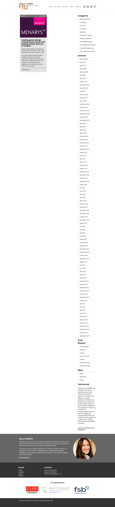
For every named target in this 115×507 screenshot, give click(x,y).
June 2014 (83, 268)
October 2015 (84, 217)
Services (65, 7)
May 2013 (82, 310)
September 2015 (84, 220)
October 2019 (84, 107)
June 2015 (83, 230)
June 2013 (83, 307)
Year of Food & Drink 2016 (87, 51)
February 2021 (84, 94)
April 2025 (83, 65)
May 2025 (82, 62)
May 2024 (82, 78)
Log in (81, 373)
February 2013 (84, 320)
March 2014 (83, 278)
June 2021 (83, 91)
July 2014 (82, 265)
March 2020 (83, 101)
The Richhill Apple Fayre (87, 48)
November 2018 (84, 114)
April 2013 (83, 313)
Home (50, 7)
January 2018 (83, 139)
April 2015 (83, 236)
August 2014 (83, 262)
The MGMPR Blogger (86, 42)
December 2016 (84, 172)
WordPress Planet (85, 366)
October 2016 (84, 178)
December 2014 (84, 249)
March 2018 (83, 133)
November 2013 (84, 291)
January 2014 (83, 284)
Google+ (20, 474)
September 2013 (84, 297)
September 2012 (84, 336)
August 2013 (83, 300)
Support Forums (84, 356)
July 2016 (82, 188)
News (71, 7)
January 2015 (83, 246)
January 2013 (83, 323)
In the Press (42, 16)
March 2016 (83, 201)
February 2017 (84, 165)
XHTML (82, 380)
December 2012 (84, 326)
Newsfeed (83, 32)
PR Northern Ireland (86, 35)
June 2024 (83, 75)
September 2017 (84, 149)
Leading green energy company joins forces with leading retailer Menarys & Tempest (33, 43)
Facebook (21, 472)
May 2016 (82, 194)
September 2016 (84, 181)
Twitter (20, 470)
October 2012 (84, 333)
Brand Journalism (85, 19)
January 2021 (83, 98)
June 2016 (83, 191)
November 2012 (84, 329)
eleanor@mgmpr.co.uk (54, 474)
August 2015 (83, 223)
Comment (83, 25)
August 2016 (83, 184)
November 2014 (84, 252)
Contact (77, 7)
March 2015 (83, 239)
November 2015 (84, 213)
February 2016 (84, 204)
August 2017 (83, 152)
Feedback (82, 350)
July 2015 (82, 226)
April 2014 (83, 275)
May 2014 (82, 271)
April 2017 (83, 159)
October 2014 (84, 255)
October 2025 (84, 59)
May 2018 (82, 127)
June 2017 (83, 156)
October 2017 (84, 146)
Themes (82, 359)
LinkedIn (20, 475)
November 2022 (84, 85)
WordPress (83, 377)
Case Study (83, 22)
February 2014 (84, 281)
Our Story (57, 7)
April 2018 (83, 130)
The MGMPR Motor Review (88, 45)
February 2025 (84, 72)
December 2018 (84, 110)
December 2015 (84, 210)
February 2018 (84, 136)
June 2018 (83, 123)
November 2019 (84, 104)
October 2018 (84, 117)
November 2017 (84, 143)
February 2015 (84, 242)
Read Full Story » (26, 69)
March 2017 (83, 162)
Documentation (84, 346)
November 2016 (84, 175)
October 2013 (84, 294)
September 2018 (84, 120)
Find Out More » (24, 458)
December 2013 (84, 287)
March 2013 (83, 316)
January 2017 (83, 168)
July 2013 (82, 304)
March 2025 (83, 69)
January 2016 (83, 207)
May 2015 (82, 233)
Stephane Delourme (86, 38)
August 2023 (83, 81)
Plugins (82, 353)
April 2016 (83, 197)
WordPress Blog (84, 363)
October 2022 (84, 88)
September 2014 (84, 259)
